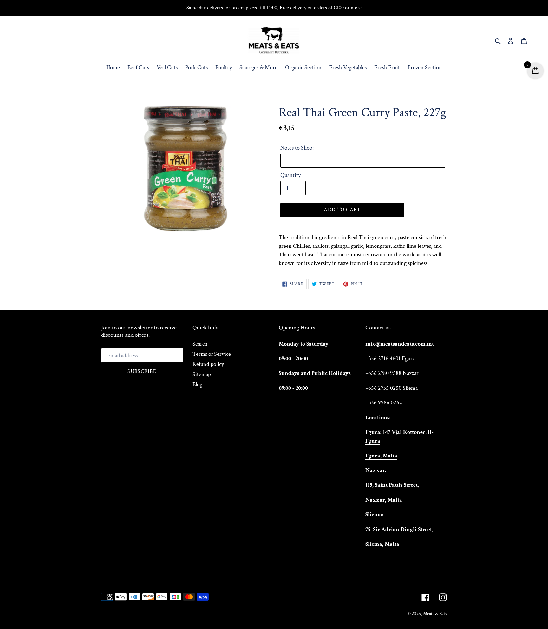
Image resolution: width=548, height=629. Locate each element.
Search (199, 344)
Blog (197, 384)
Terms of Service (211, 354)
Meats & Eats (435, 614)
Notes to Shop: (297, 148)
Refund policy (208, 364)
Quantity (290, 175)
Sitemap (201, 374)
